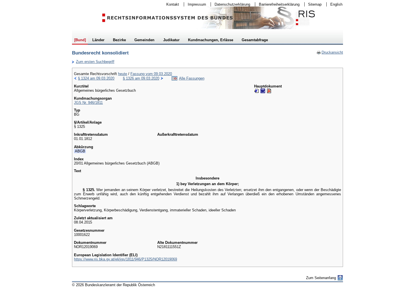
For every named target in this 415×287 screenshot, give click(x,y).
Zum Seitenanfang (321, 278)
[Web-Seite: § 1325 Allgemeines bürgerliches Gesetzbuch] (256, 90)
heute (122, 74)
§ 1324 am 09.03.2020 (96, 78)
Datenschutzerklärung (230, 4)
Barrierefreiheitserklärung (277, 4)
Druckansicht (329, 52)
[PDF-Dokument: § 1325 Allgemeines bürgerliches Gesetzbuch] (269, 90)
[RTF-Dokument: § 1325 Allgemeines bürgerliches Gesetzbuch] (262, 90)
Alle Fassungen (191, 78)
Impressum (195, 4)
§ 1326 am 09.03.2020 (141, 78)
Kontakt (171, 4)
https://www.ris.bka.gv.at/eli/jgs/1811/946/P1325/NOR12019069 (125, 259)
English (336, 4)
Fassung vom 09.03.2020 (151, 74)
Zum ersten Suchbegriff (93, 62)
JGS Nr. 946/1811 (88, 102)
